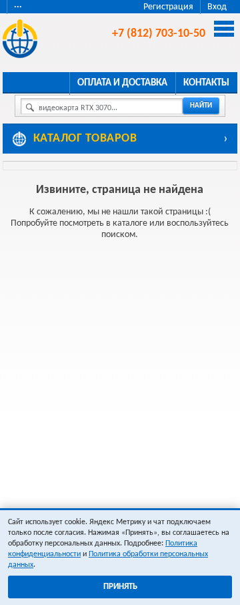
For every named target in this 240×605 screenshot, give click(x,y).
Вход (217, 7)
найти (201, 106)
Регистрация (168, 7)
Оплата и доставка (122, 83)
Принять (120, 586)
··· (18, 7)
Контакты (206, 83)
